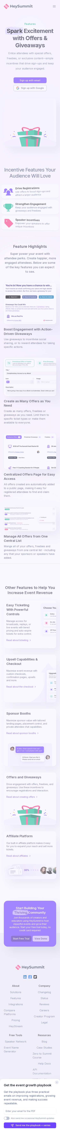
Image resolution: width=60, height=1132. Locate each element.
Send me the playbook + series (33, 1125)
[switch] (7, 1118)
